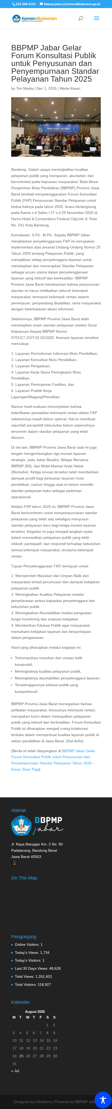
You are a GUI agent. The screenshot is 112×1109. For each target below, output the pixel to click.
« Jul (15, 1071)
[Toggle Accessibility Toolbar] (103, 1100)
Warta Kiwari (70, 88)
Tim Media (24, 88)
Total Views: (25, 976)
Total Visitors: (26, 984)
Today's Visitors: (28, 960)
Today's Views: (27, 952)
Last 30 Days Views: (32, 968)
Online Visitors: (28, 944)
